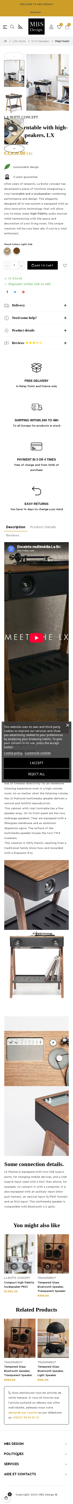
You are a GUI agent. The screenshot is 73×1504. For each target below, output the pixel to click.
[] (14, 1266)
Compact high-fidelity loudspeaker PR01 (19, 1284)
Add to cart (44, 265)
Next (14, 148)
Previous (14, 56)
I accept (36, 763)
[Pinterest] (23, 292)
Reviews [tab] (12, 535)
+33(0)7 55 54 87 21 (25, 1417)
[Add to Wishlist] (65, 265)
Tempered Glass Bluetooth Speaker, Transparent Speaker (51, 1287)
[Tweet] (15, 292)
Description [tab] (15, 527)
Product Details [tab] (43, 527)
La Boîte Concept (17, 1278)
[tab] (36, 305)
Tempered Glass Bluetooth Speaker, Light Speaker (51, 1371)
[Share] (7, 292)
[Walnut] (16, 250)
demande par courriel (22, 1412)
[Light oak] (7, 250)
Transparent (47, 1278)
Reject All (36, 774)
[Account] (51, 26)
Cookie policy (13, 753)
